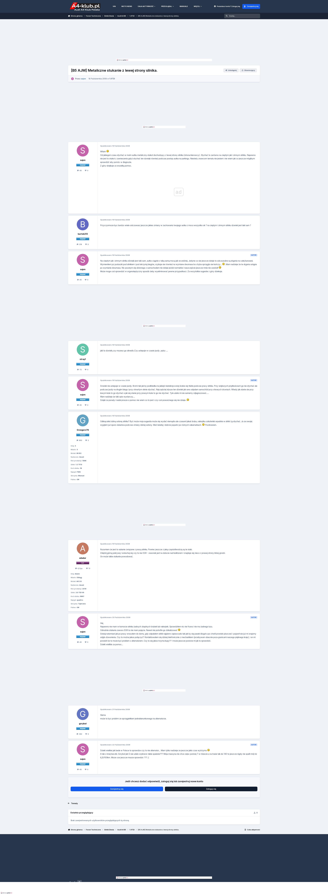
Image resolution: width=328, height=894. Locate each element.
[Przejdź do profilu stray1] (83, 350)
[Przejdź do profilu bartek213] (83, 224)
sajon (82, 160)
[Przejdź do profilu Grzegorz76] (83, 420)
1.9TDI (112, 79)
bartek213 (83, 234)
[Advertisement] (164, 39)
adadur (82, 558)
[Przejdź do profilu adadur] (83, 549)
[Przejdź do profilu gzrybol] (83, 714)
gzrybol (82, 723)
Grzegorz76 (83, 430)
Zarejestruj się (116, 789)
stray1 (83, 359)
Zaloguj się (211, 789)
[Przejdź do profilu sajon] (72, 78)
